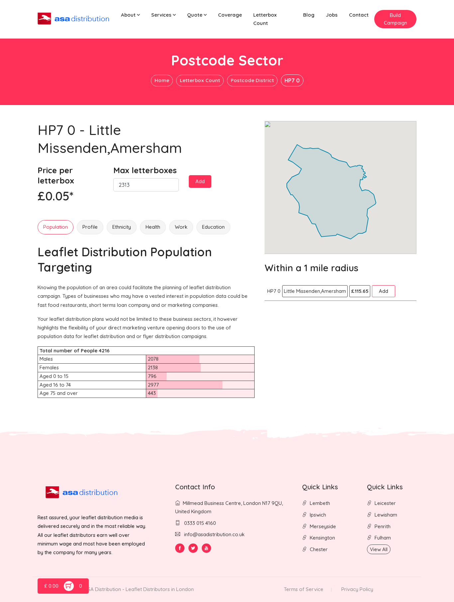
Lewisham (386, 515)
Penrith (383, 526)
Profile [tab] (90, 227)
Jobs (332, 15)
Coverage (230, 15)
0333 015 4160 (199, 523)
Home (162, 80)
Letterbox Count (265, 19)
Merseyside (323, 526)
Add (200, 181)
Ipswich (318, 515)
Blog (308, 15)
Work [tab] (181, 227)
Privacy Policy (357, 589)
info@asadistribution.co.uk (214, 534)
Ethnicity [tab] (121, 227)
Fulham (383, 538)
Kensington (322, 538)
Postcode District (252, 80)
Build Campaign (395, 19)
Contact (359, 15)
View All (379, 549)
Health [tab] (153, 227)
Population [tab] (55, 227)
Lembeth (320, 503)
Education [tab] (213, 227)
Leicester (385, 503)
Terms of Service (303, 589)
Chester (319, 549)
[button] (130, 15)
